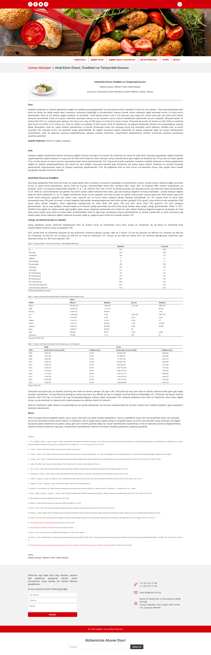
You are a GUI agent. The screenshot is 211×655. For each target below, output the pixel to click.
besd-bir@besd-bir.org (150, 592)
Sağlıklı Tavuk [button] (97, 59)
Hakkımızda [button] (79, 59)
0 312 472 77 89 (149, 586)
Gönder (52, 614)
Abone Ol (136, 647)
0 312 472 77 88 (149, 583)
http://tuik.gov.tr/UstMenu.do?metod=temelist (44, 527)
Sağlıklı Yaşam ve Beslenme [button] (122, 59)
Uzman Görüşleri (39, 68)
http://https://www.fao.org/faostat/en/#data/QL (45, 523)
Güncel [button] (176, 59)
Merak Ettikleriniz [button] (148, 59)
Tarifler (165, 59)
